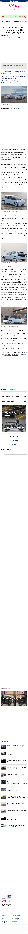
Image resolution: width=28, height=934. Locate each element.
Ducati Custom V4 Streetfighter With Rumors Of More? (13, 73)
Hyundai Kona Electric (15, 295)
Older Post (14, 440)
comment (24, 354)
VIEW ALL (24, 741)
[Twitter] (22, 17)
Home (14, 444)
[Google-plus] (12, 17)
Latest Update (5, 741)
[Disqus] (14, 473)
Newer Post (14, 437)
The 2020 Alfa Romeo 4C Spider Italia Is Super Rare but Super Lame (14, 77)
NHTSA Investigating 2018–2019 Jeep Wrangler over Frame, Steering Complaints (13, 414)
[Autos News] (14, 10)
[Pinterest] (20, 17)
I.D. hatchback (19, 170)
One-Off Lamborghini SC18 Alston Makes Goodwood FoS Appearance (14, 699)
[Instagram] (15, 17)
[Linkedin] (17, 17)
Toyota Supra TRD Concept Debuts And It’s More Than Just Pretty (13, 82)
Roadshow (15, 109)
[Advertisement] (14, 12)
